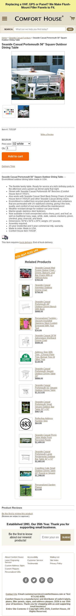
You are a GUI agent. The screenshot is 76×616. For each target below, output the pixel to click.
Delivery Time (8, 166)
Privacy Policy (56, 563)
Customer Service (35, 560)
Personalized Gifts (13, 572)
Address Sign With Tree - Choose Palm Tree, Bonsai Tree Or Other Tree (45, 356)
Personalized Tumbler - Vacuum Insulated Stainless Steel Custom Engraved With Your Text (46, 323)
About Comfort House (14, 557)
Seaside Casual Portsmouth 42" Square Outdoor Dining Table (46, 387)
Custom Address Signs (15, 565)
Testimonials (32, 563)
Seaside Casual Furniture (20, 38)
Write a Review (47, 134)
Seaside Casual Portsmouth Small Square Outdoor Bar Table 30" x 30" (44, 405)
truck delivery (25, 242)
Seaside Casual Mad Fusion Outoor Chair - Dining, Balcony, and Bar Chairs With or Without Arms (45, 273)
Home (4, 38)
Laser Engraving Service (12, 561)
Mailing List (54, 557)
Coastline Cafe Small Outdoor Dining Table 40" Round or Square (45, 470)
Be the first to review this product (17, 513)
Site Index (54, 560)
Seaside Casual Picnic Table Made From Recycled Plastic (46, 437)
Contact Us (11, 594)
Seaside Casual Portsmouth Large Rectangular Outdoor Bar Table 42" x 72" (45, 455)
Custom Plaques (12, 569)
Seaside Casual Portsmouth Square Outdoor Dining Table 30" (45, 372)
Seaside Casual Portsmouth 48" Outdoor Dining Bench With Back (45, 305)
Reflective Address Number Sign (44, 419)
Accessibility (32, 557)
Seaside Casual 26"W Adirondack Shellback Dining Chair (45, 338)
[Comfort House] (39, 18)
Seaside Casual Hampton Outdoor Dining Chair (43, 287)
